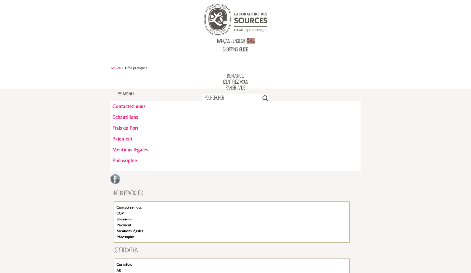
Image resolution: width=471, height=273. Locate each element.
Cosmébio (124, 264)
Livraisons (124, 219)
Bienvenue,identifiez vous (235, 79)
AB (119, 270)
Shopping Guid (234, 50)
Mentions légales (130, 149)
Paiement (122, 139)
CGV (120, 213)
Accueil (115, 68)
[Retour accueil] (235, 19)
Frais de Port (125, 128)
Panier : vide (235, 88)
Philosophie (124, 160)
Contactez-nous (128, 106)
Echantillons (125, 117)
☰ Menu (126, 93)
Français (223, 41)
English (239, 41)
